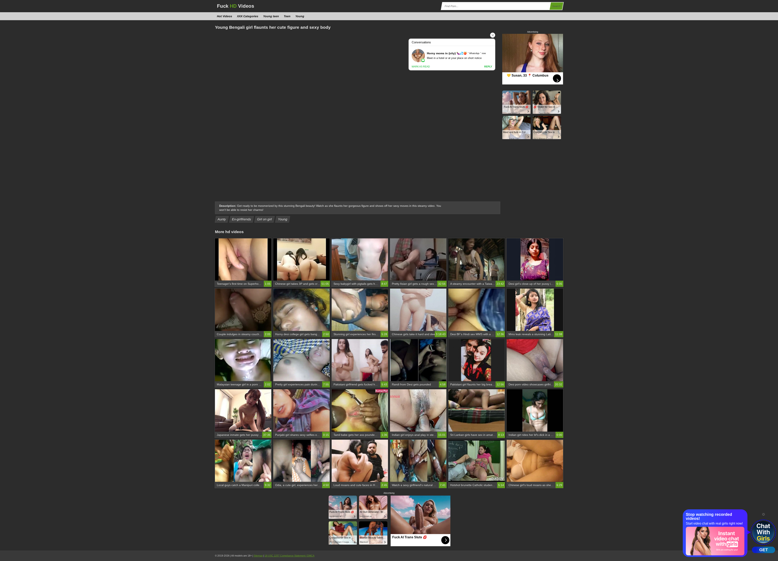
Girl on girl (264, 219)
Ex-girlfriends (241, 219)
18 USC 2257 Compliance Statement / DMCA (289, 555)
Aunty (221, 219)
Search (556, 6)
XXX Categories (248, 16)
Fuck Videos (235, 6)
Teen (287, 16)
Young (300, 16)
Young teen (271, 16)
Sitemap (258, 555)
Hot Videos (225, 16)
